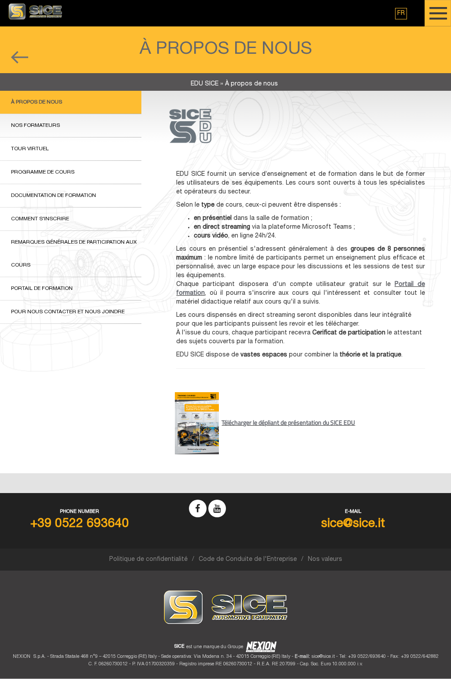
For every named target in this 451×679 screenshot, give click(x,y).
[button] (401, 13)
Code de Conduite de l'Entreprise (248, 560)
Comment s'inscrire (40, 219)
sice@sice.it (323, 656)
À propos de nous (36, 102)
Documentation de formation (53, 195)
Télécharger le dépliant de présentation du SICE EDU (288, 422)
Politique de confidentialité (148, 560)
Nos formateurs (35, 125)
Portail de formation (42, 288)
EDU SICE (204, 84)
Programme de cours (42, 172)
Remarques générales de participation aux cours (74, 254)
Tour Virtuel (30, 149)
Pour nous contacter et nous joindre (68, 312)
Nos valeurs (325, 560)
